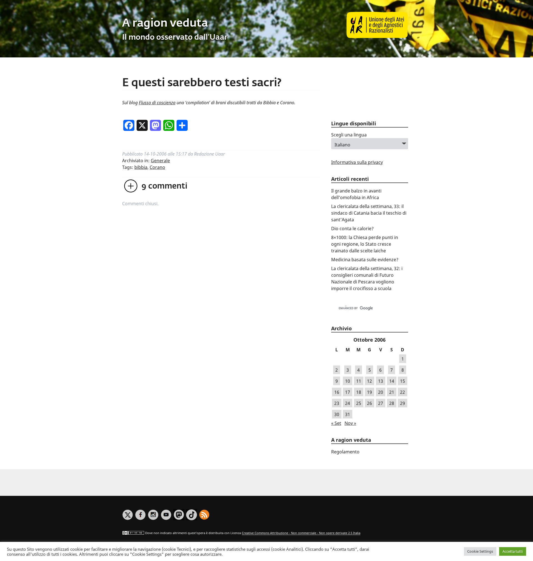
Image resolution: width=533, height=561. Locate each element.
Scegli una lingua (349, 135)
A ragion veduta (165, 23)
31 (347, 414)
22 (402, 392)
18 (358, 392)
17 (347, 392)
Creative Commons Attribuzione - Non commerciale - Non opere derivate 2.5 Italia (301, 533)
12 (369, 381)
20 (380, 392)
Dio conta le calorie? (352, 228)
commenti (164, 186)
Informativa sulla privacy (357, 162)
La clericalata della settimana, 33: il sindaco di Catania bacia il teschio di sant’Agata (368, 213)
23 (336, 403)
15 (402, 381)
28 (391, 403)
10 (347, 381)
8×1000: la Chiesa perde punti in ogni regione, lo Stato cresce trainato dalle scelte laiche (364, 244)
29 (402, 403)
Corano (157, 167)
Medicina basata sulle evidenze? (364, 260)
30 (336, 414)
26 (369, 403)
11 (358, 381)
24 (347, 403)
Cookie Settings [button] (480, 551)
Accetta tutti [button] (512, 551)
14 (391, 381)
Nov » (350, 423)
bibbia (140, 167)
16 (336, 392)
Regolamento (345, 452)
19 (369, 392)
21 (391, 392)
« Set (336, 423)
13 (380, 381)
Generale (160, 161)
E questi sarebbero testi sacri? (201, 83)
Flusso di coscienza (157, 103)
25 (358, 403)
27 (380, 403)
